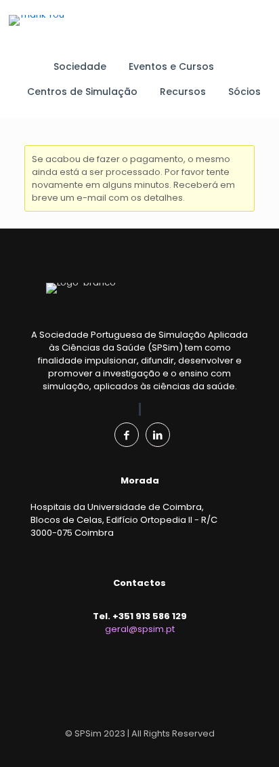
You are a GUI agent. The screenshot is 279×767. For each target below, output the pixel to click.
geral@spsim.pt (140, 629)
